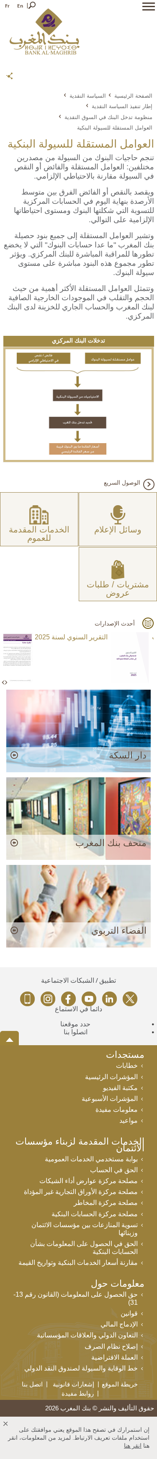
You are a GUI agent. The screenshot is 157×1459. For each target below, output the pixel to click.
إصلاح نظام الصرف (111, 1346)
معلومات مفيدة (116, 1109)
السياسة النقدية (87, 95)
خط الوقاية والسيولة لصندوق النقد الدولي (81, 1368)
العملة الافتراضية (114, 1357)
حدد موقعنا (75, 1024)
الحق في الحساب (114, 1169)
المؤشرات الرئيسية (111, 1076)
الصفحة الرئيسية (133, 95)
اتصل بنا (32, 1384)
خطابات (127, 1065)
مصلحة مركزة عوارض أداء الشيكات (88, 1180)
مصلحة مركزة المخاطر (106, 1202)
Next (6, 682)
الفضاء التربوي (119, 931)
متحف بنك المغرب (111, 843)
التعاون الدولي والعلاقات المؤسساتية (87, 1335)
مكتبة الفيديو (120, 1087)
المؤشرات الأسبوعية (110, 1098)
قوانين (129, 1313)
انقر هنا (133, 1445)
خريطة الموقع (120, 1384)
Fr (7, 6)
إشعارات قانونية (73, 1384)
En (20, 6)
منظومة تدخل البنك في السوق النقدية (108, 117)
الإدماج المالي (119, 1324)
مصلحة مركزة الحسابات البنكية (94, 1214)
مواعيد (128, 1120)
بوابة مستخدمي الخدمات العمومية (91, 1159)
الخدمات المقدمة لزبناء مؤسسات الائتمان (79, 1145)
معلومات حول (117, 1284)
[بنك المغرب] (45, 31)
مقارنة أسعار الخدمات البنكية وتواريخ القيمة (78, 1262)
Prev (4, 682)
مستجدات (125, 1055)
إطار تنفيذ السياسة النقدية (122, 106)
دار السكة (128, 755)
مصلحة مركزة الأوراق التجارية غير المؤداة (81, 1191)
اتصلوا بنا (76, 1032)
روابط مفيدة (78, 1393)
